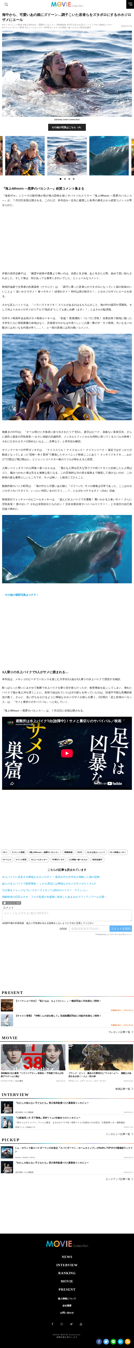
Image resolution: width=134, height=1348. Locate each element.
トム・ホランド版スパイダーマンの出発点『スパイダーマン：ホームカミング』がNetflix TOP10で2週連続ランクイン (74, 1150)
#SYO (70, 25)
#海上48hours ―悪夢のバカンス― (39, 25)
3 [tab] (69, 179)
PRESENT (67, 1289)
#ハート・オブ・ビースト (96, 1081)
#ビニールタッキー (34, 27)
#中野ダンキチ (51, 27)
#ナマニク (7, 27)
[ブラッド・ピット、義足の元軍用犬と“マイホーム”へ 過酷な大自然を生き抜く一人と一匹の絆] (101, 1057)
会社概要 (67, 1305)
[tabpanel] (67, 155)
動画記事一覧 (123, 1088)
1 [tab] (60, 179)
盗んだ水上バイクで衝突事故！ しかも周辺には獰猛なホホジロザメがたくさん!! (49, 883)
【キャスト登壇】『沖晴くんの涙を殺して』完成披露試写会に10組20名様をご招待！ (58, 1015)
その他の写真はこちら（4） (67, 127)
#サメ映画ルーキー (103, 25)
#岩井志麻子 (85, 27)
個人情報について (67, 1298)
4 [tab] (74, 179)
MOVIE (67, 1281)
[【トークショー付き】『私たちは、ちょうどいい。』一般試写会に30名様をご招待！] (7, 1005)
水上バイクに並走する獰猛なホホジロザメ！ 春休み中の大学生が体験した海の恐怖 (51, 876)
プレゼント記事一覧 (119, 1032)
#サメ (5, 25)
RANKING (67, 1273)
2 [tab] (65, 179)
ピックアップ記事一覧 (118, 1179)
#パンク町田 (18, 27)
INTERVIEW (67, 1265)
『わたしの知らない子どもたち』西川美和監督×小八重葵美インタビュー (52, 1162)
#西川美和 (19, 1172)
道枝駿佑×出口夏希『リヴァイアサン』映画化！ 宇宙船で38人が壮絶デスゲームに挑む (32, 1075)
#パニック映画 (15, 25)
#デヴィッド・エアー (77, 1081)
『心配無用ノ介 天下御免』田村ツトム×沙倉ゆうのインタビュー (47, 1117)
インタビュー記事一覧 (118, 1134)
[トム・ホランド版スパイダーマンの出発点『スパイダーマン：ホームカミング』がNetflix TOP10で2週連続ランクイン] (7, 1152)
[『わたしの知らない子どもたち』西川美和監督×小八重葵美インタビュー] (7, 1167)
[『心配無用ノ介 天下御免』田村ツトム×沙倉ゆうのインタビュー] (7, 1122)
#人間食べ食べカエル (69, 27)
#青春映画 (61, 25)
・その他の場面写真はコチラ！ (20, 594)
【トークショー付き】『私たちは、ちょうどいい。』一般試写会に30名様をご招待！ (58, 1001)
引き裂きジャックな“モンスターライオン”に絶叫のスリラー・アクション (45, 890)
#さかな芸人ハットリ (83, 25)
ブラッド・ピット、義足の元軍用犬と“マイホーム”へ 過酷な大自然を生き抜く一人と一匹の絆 (100, 1075)
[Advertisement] (67, 239)
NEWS (67, 1257)
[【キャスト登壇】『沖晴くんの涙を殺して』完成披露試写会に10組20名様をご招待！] (7, 1020)
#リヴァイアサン (7, 1081)
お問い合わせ (67, 1312)
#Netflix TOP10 (28, 1157)
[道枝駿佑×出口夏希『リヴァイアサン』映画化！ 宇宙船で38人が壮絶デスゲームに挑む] (33, 1057)
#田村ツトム (20, 1127)
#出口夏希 (19, 1081)
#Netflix (18, 1157)
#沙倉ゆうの (30, 1127)
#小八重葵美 (29, 1172)
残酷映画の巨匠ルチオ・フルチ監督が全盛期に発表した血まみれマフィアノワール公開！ (54, 896)
